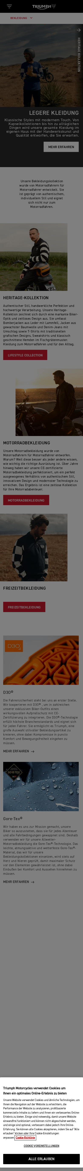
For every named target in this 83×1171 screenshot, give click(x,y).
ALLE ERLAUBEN (41, 1159)
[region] (41, 1122)
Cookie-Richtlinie (25, 1137)
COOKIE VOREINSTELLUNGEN (41, 1146)
